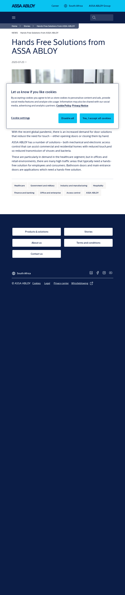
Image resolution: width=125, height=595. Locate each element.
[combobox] (101, 17)
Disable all (67, 118)
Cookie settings (20, 117)
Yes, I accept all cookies (97, 118)
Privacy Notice (80, 105)
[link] (55, 5)
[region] (62, 106)
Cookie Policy (63, 105)
